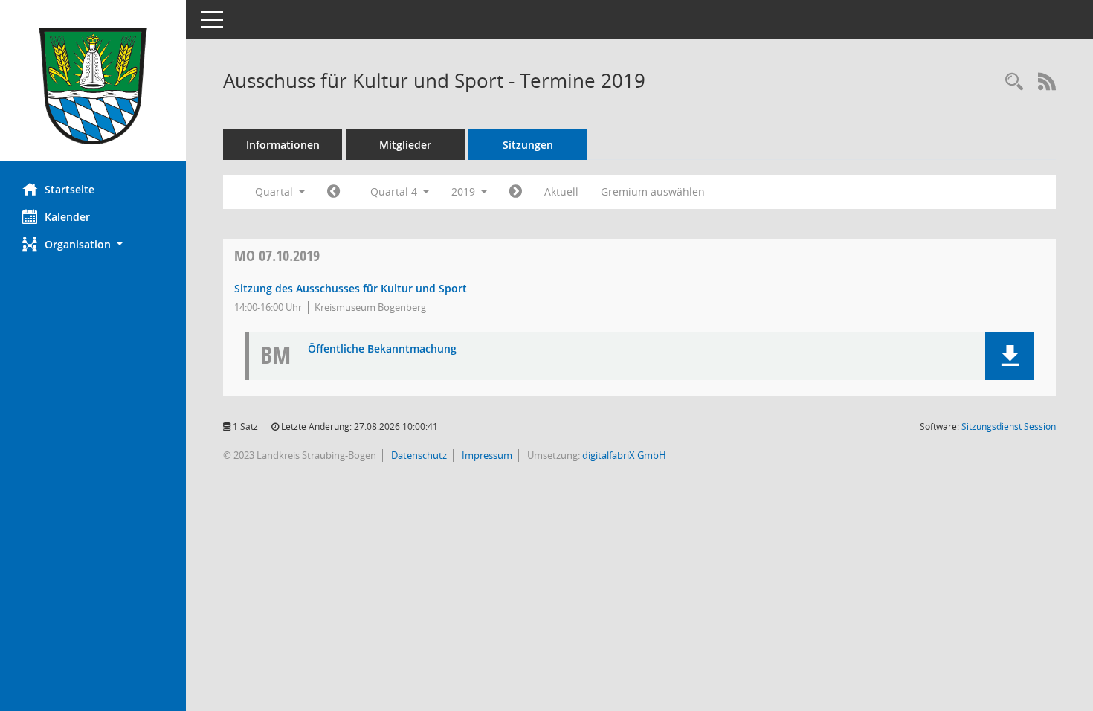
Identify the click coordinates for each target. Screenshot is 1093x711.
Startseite (69, 189)
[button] (93, 244)
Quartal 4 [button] (395, 191)
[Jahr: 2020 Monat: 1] (515, 191)
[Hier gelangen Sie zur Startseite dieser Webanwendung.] (93, 86)
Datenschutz (418, 455)
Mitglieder (405, 145)
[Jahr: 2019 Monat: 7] (333, 191)
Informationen (283, 145)
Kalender (67, 217)
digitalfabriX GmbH (624, 455)
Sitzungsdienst (1008, 426)
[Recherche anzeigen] (1014, 82)
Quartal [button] (275, 191)
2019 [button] (464, 191)
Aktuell (561, 191)
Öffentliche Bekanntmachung (382, 349)
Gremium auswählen (653, 191)
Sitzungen (528, 145)
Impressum (486, 455)
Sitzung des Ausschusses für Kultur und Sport (350, 288)
